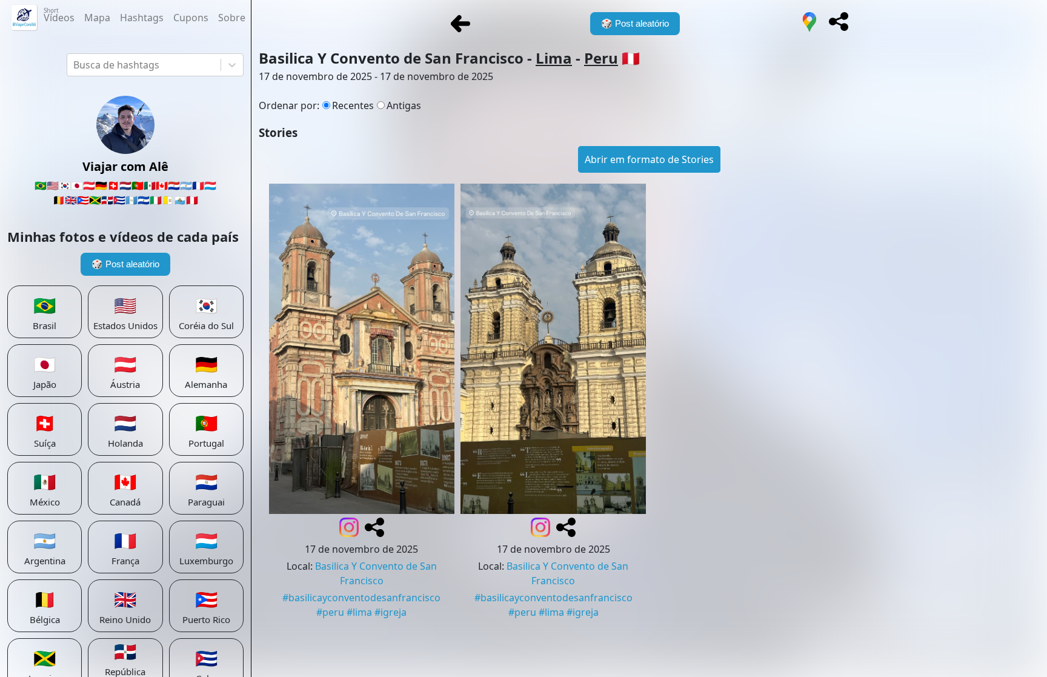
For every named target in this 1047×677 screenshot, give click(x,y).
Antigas (404, 105)
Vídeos (59, 15)
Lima (554, 58)
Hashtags (142, 17)
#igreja (390, 612)
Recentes (353, 105)
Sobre (231, 17)
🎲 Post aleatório (125, 264)
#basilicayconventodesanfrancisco (361, 597)
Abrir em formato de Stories (649, 159)
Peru (601, 58)
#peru (330, 612)
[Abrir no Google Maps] (809, 23)
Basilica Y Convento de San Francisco (376, 573)
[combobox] (74, 65)
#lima (359, 612)
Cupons (190, 17)
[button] (838, 22)
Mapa (97, 17)
